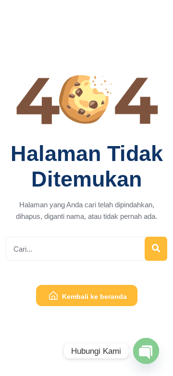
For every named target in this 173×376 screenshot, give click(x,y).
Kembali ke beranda (93, 296)
